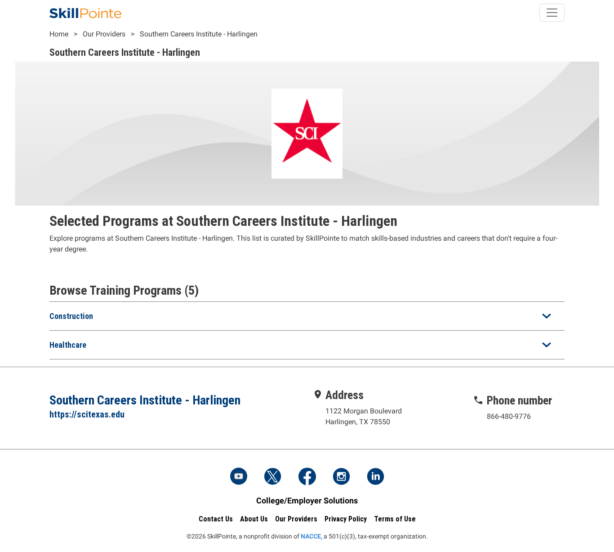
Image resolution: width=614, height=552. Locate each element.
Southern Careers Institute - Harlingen (199, 34)
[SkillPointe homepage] (85, 13)
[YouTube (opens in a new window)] (239, 477)
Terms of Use (395, 519)
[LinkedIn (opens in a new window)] (375, 477)
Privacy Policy (346, 519)
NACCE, (311, 536)
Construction (71, 316)
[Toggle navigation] (552, 13)
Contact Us (216, 519)
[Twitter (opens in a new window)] (273, 477)
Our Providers (104, 34)
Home (58, 34)
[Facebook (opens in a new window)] (307, 477)
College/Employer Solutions (307, 500)
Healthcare (67, 345)
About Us (254, 519)
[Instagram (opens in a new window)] (341, 477)
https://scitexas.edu (87, 414)
